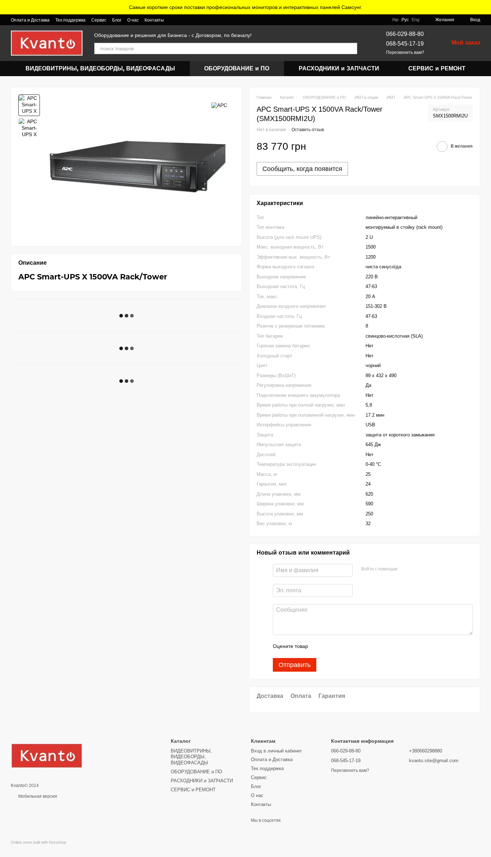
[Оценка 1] (320, 646)
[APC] (219, 105)
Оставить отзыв (308, 129)
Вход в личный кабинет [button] (276, 751)
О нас (133, 20)
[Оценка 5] (366, 646)
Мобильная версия (37, 796)
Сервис (98, 20)
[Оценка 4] (354, 646)
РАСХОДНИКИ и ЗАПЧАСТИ (339, 68)
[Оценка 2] (331, 646)
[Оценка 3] (343, 646)
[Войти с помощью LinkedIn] (428, 569)
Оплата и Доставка (30, 20)
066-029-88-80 (405, 34)
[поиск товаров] (351, 48)
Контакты (154, 20)
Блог (116, 20)
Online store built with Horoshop (38, 842)
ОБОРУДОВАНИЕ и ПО (236, 68)
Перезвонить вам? (405, 52)
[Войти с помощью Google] (417, 569)
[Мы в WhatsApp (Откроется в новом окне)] (182, 20)
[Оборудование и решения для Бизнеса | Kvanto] (47, 755)
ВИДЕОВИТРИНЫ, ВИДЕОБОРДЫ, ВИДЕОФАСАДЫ (100, 68)
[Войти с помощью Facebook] (405, 569)
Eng (415, 20)
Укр (395, 20)
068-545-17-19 (405, 44)
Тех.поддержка (70, 20)
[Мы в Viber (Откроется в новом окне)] (174, 20)
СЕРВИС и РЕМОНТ (436, 68)
